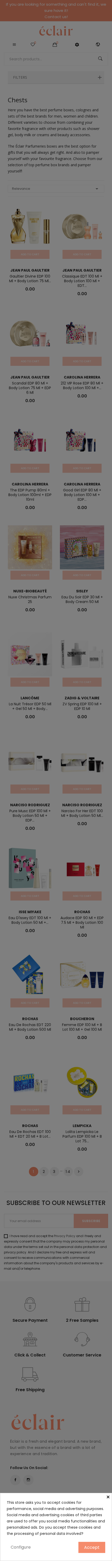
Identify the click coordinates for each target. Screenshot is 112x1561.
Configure (21, 1547)
